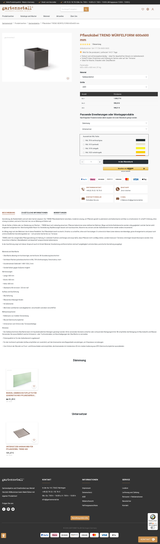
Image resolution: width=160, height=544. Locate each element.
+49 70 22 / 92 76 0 (70, 2)
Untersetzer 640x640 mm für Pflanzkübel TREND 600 (19, 448)
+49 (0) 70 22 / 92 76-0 (94, 190)
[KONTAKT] (147, 539)
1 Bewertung (96, 44)
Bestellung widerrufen (80, 518)
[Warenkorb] (156, 8)
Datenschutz (87, 492)
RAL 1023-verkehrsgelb (94, 152)
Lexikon (125, 488)
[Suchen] (86, 9)
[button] (125, 169)
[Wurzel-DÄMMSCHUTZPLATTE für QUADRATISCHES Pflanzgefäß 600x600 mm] (22, 379)
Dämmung (86, 123)
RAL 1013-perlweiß (92, 144)
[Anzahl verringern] (82, 162)
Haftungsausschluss (90, 505)
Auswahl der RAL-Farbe (91, 136)
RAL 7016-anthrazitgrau (94, 140)
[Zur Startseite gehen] (17, 8)
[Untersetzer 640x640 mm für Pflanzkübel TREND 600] (22, 433)
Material (83, 72)
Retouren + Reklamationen (132, 497)
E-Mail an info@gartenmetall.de (132, 200)
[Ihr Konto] (152, 9)
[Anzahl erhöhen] (100, 162)
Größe (82, 82)
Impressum (86, 488)
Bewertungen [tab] (60, 213)
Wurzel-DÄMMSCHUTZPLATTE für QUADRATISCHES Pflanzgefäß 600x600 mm (21, 394)
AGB (83, 497)
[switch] (153, 527)
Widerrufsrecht (88, 501)
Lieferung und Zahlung (130, 492)
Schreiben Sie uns (92, 200)
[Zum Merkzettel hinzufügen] (68, 78)
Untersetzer (87, 129)
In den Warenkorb (126, 162)
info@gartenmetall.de (50, 500)
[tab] (8, 213)
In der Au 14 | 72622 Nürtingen (54, 488)
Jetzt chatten (126, 190)
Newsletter (126, 501)
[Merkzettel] (142, 9)
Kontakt (125, 505)
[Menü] (156, 514)
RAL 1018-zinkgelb (92, 148)
